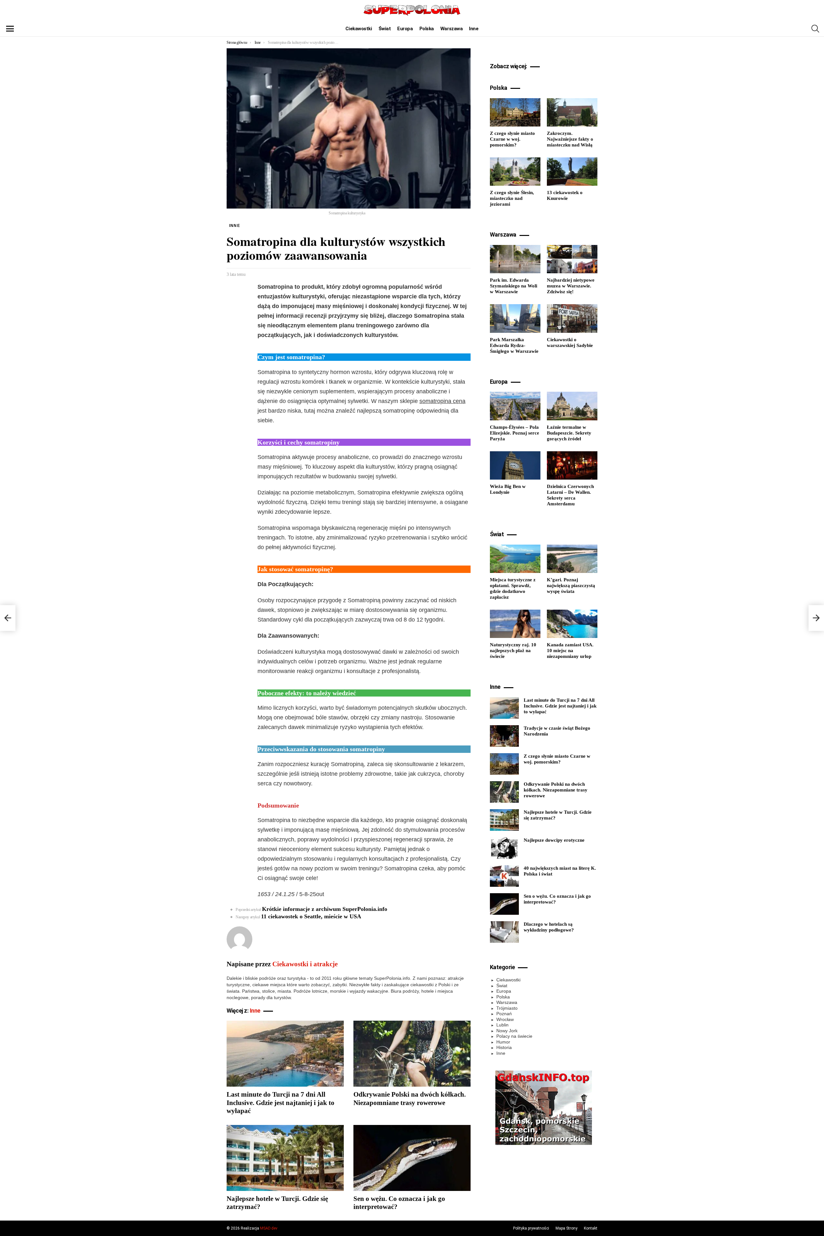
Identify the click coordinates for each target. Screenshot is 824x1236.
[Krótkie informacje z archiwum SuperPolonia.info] (7, 618)
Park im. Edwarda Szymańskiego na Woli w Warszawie (513, 285)
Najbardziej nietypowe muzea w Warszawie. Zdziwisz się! (571, 285)
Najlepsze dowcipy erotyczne (554, 840)
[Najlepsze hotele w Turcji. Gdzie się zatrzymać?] (285, 1158)
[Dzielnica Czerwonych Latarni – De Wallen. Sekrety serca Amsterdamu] (572, 465)
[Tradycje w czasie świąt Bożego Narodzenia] (504, 736)
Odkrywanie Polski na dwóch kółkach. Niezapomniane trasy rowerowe (409, 1098)
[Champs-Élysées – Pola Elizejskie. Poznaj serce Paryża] (515, 406)
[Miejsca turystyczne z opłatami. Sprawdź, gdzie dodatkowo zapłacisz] (515, 559)
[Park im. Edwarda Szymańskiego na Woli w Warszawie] (515, 259)
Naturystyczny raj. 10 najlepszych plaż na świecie (513, 650)
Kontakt (590, 1228)
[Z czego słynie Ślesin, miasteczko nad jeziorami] (515, 171)
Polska (426, 29)
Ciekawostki (358, 29)
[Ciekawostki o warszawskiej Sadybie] (572, 318)
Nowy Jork (507, 1030)
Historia (504, 1047)
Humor (503, 1041)
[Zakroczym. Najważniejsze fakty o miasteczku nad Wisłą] (572, 112)
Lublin (502, 1024)
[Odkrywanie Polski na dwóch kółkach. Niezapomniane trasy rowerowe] (412, 1054)
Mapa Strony (566, 1228)
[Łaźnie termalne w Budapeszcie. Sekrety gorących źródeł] (572, 406)
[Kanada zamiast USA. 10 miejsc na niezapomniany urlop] (572, 624)
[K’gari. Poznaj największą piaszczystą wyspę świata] (572, 559)
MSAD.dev (268, 1228)
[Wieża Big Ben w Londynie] (515, 465)
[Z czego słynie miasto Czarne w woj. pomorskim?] (515, 112)
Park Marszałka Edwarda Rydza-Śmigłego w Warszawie (514, 345)
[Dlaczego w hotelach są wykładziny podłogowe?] (504, 932)
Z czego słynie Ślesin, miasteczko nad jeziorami (512, 198)
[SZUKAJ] (815, 28)
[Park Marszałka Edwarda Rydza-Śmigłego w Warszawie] (515, 318)
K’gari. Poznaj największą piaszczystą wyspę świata (571, 585)
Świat (385, 29)
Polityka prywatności (531, 1228)
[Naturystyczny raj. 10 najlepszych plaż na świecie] (515, 624)
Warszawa (451, 29)
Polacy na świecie (514, 1036)
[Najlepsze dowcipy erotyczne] (504, 848)
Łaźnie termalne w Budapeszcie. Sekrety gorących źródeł (569, 433)
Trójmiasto (507, 1008)
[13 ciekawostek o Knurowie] (572, 171)
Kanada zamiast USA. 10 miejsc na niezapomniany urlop (570, 650)
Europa (405, 29)
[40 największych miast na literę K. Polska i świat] (504, 876)
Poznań (504, 1013)
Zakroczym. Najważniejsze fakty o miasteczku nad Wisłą (570, 139)
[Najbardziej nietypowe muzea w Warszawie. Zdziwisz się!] (572, 259)
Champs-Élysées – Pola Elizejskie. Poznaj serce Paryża (514, 433)
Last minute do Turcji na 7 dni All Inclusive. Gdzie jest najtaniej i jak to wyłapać (280, 1103)
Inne (473, 29)
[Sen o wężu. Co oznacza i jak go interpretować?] (412, 1158)
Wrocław (505, 1019)
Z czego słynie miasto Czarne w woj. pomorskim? (512, 139)
